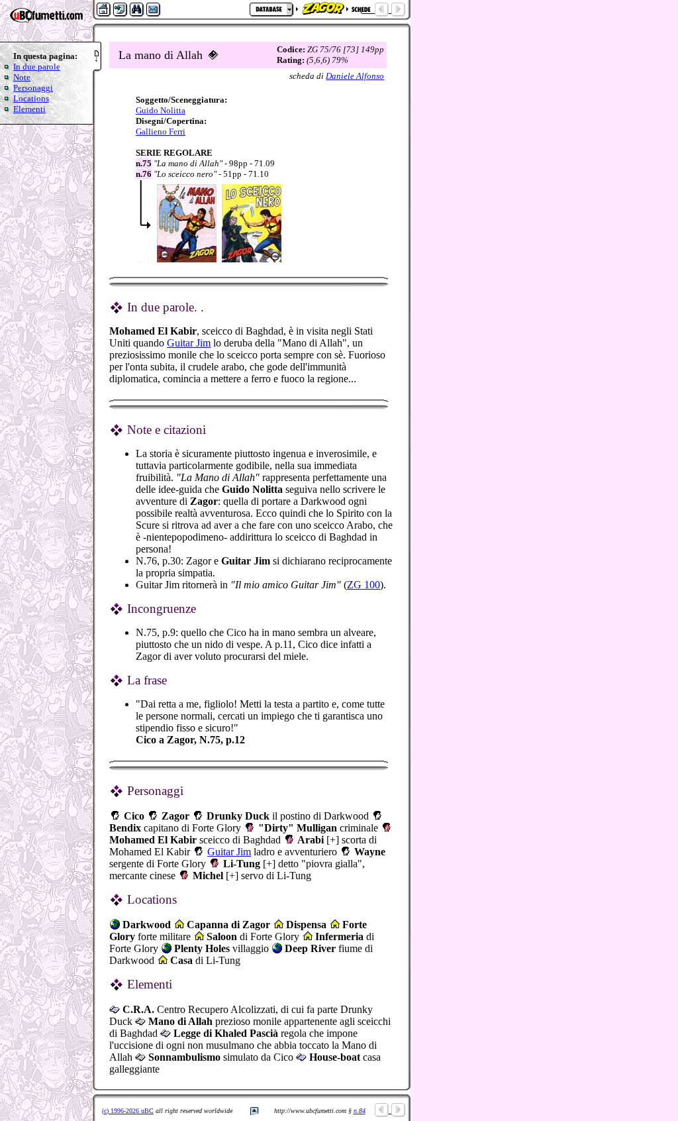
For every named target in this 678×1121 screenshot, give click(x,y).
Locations (31, 98)
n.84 (359, 1110)
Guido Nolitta (160, 110)
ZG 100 (363, 584)
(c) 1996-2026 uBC (128, 1110)
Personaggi (33, 88)
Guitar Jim (189, 342)
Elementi (29, 109)
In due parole (36, 67)
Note (21, 77)
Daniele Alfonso (355, 76)
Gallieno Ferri (160, 131)
